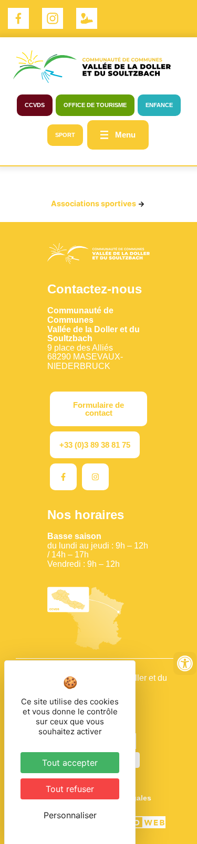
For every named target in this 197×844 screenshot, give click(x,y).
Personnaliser (70, 815)
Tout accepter (70, 762)
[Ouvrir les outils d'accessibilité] (184, 663)
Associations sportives (93, 203)
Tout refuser (70, 789)
